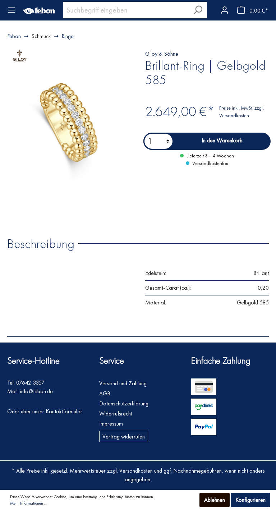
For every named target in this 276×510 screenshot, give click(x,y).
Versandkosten (136, 470)
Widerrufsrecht (115, 413)
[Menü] (11, 10)
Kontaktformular (64, 411)
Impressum (111, 423)
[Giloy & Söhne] (19, 55)
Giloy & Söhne (161, 54)
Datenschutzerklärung (123, 403)
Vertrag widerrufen (123, 436)
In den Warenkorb (222, 140)
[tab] (44, 243)
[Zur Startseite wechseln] (39, 10)
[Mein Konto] (224, 8)
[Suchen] (197, 10)
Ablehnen (214, 500)
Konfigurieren (250, 500)
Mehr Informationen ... (28, 503)
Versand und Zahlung (123, 383)
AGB (104, 393)
